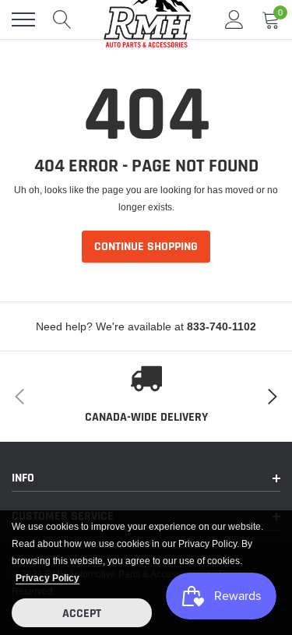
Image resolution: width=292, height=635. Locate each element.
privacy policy (47, 578)
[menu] (23, 19)
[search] (62, 19)
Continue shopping (146, 246)
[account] (234, 19)
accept (81, 613)
